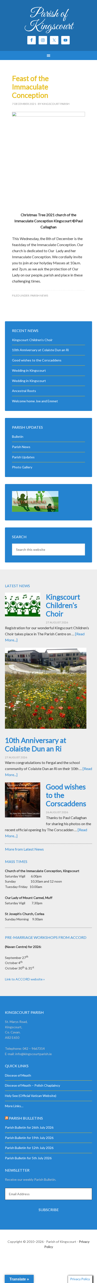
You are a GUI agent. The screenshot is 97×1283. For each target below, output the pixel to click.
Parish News (39, 295)
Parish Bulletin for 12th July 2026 (29, 1148)
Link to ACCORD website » (25, 979)
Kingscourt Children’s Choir (32, 340)
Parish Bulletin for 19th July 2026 (29, 1138)
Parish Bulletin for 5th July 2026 (28, 1158)
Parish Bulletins (26, 1118)
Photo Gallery (22, 467)
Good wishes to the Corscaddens (36, 360)
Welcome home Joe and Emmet (35, 401)
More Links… (14, 1106)
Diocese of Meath (18, 1075)
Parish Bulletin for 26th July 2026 (29, 1127)
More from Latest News (24, 849)
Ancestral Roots (24, 391)
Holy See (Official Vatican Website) (30, 1096)
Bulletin (17, 436)
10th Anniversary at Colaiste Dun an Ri (40, 350)
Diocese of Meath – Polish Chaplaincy (32, 1085)
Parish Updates (23, 457)
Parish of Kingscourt (48, 20)
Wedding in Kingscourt (29, 370)
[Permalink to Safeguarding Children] (35, 510)
